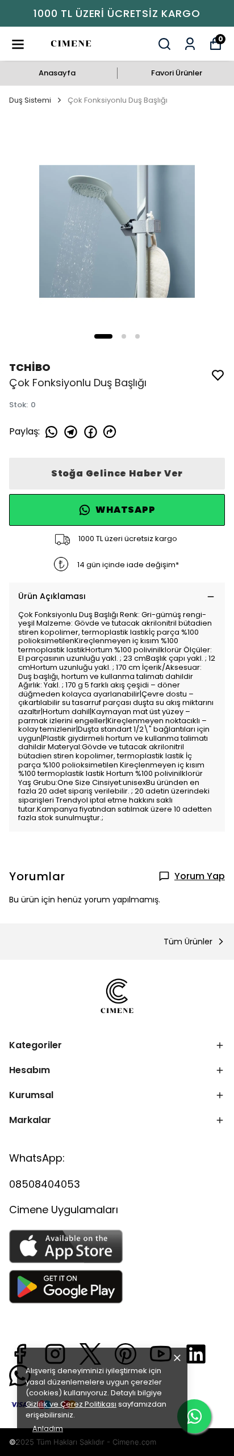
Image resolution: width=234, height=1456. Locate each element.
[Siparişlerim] (190, 44)
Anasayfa (57, 72)
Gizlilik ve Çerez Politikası (71, 1404)
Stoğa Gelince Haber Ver (117, 473)
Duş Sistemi (30, 100)
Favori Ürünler (176, 72)
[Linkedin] (196, 1354)
